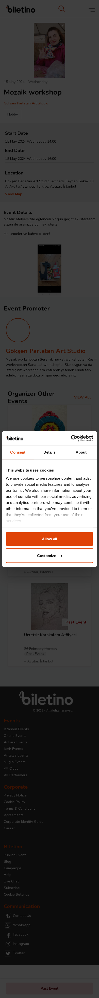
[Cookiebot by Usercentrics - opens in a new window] (71, 438)
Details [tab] (49, 452)
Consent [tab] (17, 452)
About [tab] (81, 452)
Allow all (49, 539)
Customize (46, 555)
